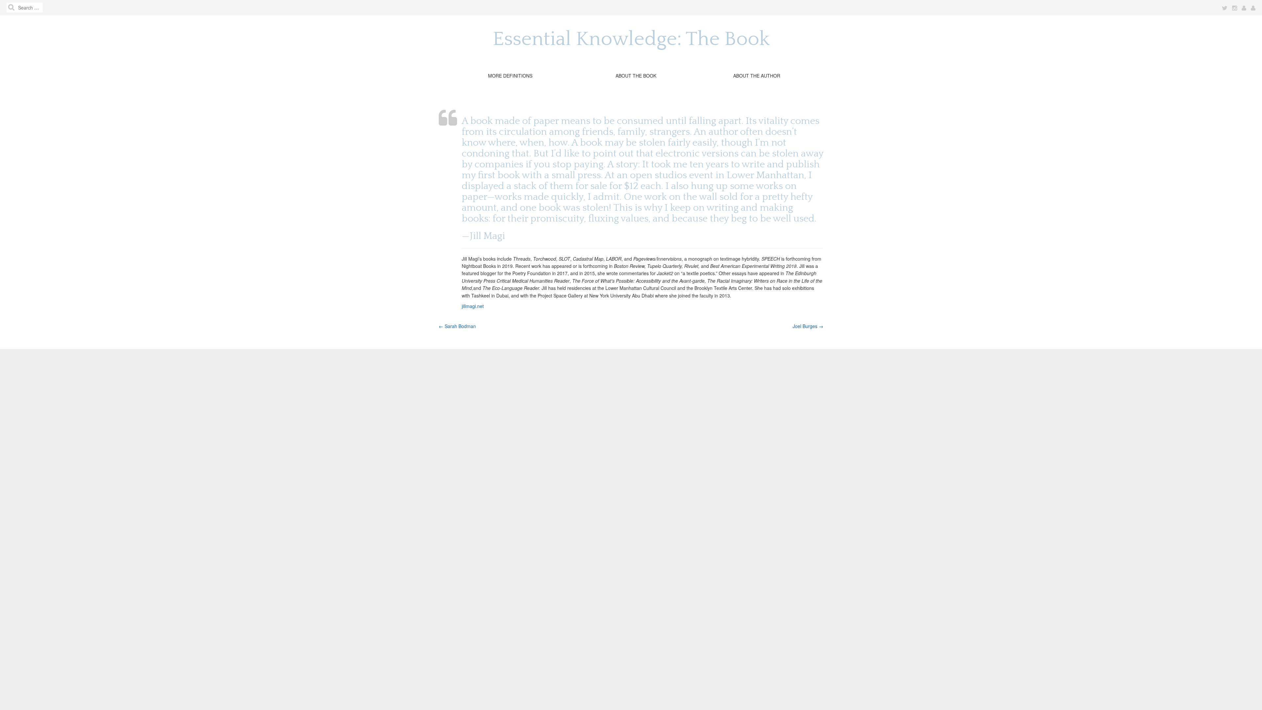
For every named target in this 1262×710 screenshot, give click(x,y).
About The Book (636, 75)
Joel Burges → (808, 326)
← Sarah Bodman (457, 326)
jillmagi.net (473, 306)
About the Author (756, 75)
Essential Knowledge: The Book (631, 39)
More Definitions (510, 75)
